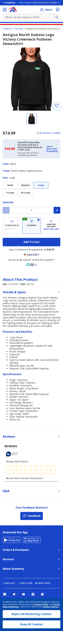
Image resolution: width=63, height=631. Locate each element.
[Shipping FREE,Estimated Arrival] (31, 226)
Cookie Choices (51, 607)
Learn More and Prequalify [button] (52, 149)
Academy (7, 29)
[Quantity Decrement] (6, 210)
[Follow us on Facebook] (5, 594)
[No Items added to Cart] (57, 9)
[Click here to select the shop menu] (5, 9)
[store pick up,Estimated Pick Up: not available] (12, 226)
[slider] (31, 79)
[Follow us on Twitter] (14, 594)
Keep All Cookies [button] (31, 624)
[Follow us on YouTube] (24, 594)
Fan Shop (18, 29)
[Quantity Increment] (57, 210)
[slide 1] (31, 119)
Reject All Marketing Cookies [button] (31, 614)
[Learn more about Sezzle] (31, 255)
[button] (52, 149)
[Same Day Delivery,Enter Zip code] (51, 226)
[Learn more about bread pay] (31, 265)
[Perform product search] (57, 17)
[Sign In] (42, 9)
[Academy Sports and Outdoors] (13, 9)
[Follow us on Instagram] (33, 594)
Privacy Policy (41, 604)
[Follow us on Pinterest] (42, 594)
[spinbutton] (31, 210)
